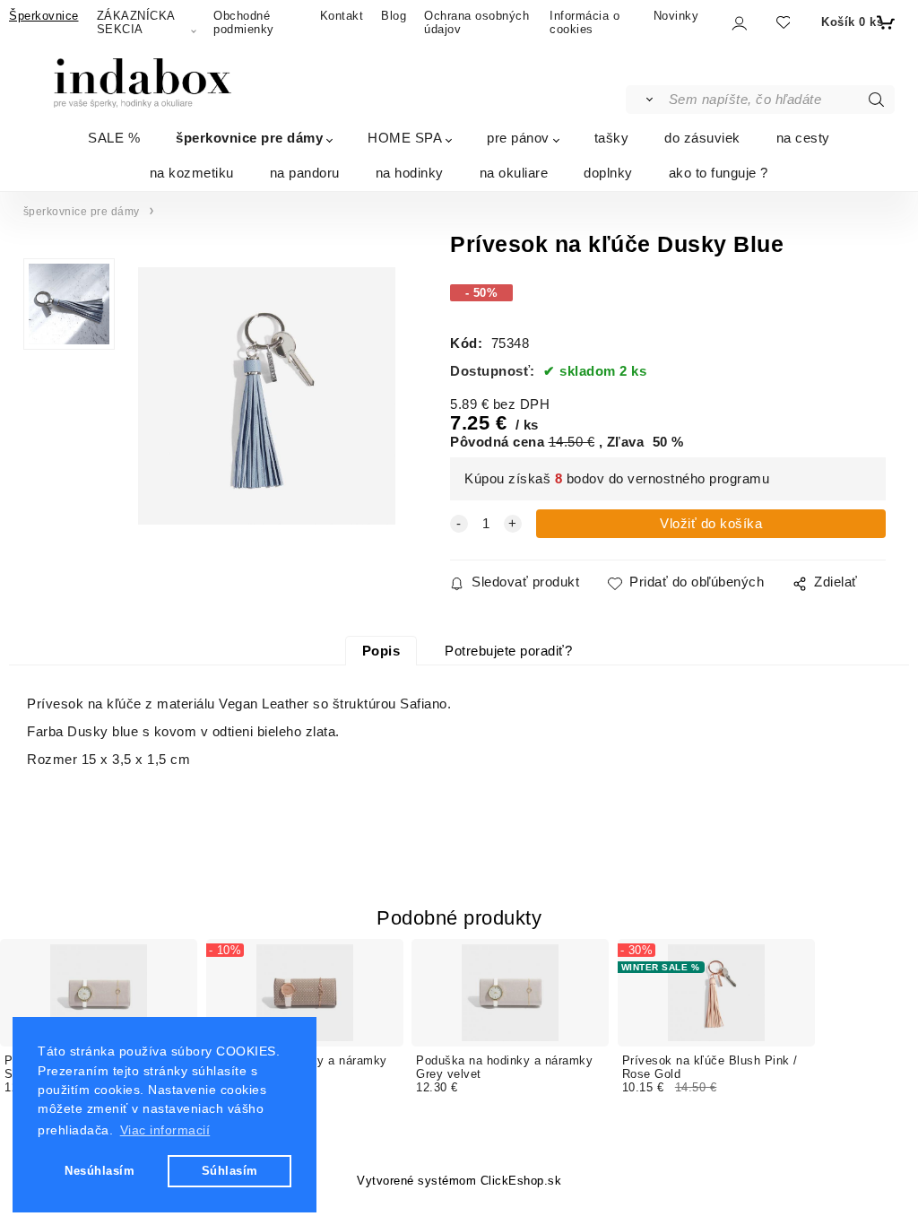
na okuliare (514, 172)
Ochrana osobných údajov (476, 22)
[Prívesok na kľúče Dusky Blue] (264, 396)
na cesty (803, 137)
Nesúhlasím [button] (99, 1170)
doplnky (608, 172)
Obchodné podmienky (243, 22)
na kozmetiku (192, 172)
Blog (393, 15)
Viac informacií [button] (165, 1130)
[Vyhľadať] (646, 99)
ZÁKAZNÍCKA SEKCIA (136, 22)
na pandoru (305, 172)
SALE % (114, 137)
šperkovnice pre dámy (249, 137)
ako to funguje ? (718, 172)
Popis (381, 651)
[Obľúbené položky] (782, 23)
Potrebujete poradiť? (508, 651)
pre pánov (518, 137)
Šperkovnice (44, 15)
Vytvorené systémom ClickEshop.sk (459, 1181)
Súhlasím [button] (230, 1170)
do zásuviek (702, 137)
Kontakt (342, 15)
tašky (611, 137)
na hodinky (410, 172)
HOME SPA (405, 137)
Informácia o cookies (584, 22)
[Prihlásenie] (738, 24)
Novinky (676, 15)
